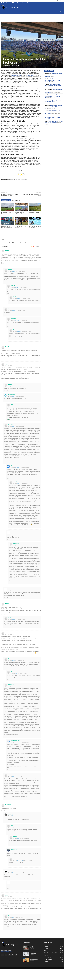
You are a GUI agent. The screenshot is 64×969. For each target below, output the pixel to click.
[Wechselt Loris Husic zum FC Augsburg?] (21, 221)
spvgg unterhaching (11, 179)
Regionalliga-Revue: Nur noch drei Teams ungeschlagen (53, 91)
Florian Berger (8, 804)
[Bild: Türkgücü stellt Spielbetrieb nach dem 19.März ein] (26, 948)
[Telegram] (21, 187)
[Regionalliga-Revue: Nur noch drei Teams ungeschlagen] (7, 207)
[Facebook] (56, 1)
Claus (6, 364)
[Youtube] (62, 1)
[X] (59, 1)
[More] (24, 187)
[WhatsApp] (16, 187)
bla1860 (6, 633)
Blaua (12, 825)
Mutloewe (7, 250)
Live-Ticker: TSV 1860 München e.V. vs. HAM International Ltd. (35, 953)
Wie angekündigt (30, 75)
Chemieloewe (11, 424)
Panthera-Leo (11, 814)
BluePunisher (11, 308)
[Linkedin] (19, 187)
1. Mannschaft (6, 20)
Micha (6, 895)
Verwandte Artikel (6, 200)
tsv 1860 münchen (24, 179)
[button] (61, 11)
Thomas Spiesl (7, 65)
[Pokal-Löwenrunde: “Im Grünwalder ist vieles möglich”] (7, 221)
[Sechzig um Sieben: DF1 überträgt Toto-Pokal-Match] (35, 221)
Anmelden (39, 239)
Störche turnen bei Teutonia (34, 212)
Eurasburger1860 (14, 849)
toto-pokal (18, 179)
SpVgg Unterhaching (16, 75)
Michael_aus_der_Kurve (15, 740)
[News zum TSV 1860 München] (10, 7)
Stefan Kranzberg (11, 394)
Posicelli (7, 346)
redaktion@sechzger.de (6, 951)
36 (19, 65)
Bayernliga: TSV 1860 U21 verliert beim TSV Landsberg (32, 195)
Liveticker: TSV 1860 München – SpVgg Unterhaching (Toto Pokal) (9, 195)
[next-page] (4, 230)
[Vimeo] (60, 1)
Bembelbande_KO (11, 871)
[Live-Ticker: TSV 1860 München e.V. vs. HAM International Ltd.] (26, 954)
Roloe (12, 671)
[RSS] (13, 955)
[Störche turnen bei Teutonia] (35, 207)
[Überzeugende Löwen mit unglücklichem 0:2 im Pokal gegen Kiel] (21, 207)
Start (2, 20)
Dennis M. (10, 269)
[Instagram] (57, 1)
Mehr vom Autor (16, 200)
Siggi (12, 465)
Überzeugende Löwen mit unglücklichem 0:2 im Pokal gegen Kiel (21, 213)
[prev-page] (2, 230)
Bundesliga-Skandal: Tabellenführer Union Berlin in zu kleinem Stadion (35, 959)
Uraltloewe (10, 915)
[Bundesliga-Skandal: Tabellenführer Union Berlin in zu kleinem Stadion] (26, 960)
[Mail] (9, 955)
